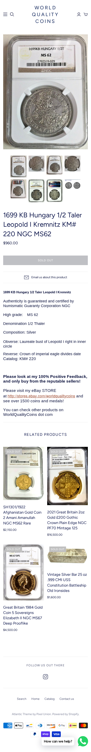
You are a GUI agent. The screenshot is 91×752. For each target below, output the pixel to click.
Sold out (45, 260)
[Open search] (12, 14)
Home (35, 699)
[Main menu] (5, 14)
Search (21, 699)
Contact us (66, 699)
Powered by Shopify (65, 714)
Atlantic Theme (22, 714)
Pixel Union (43, 714)
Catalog (49, 699)
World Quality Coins (45, 14)
